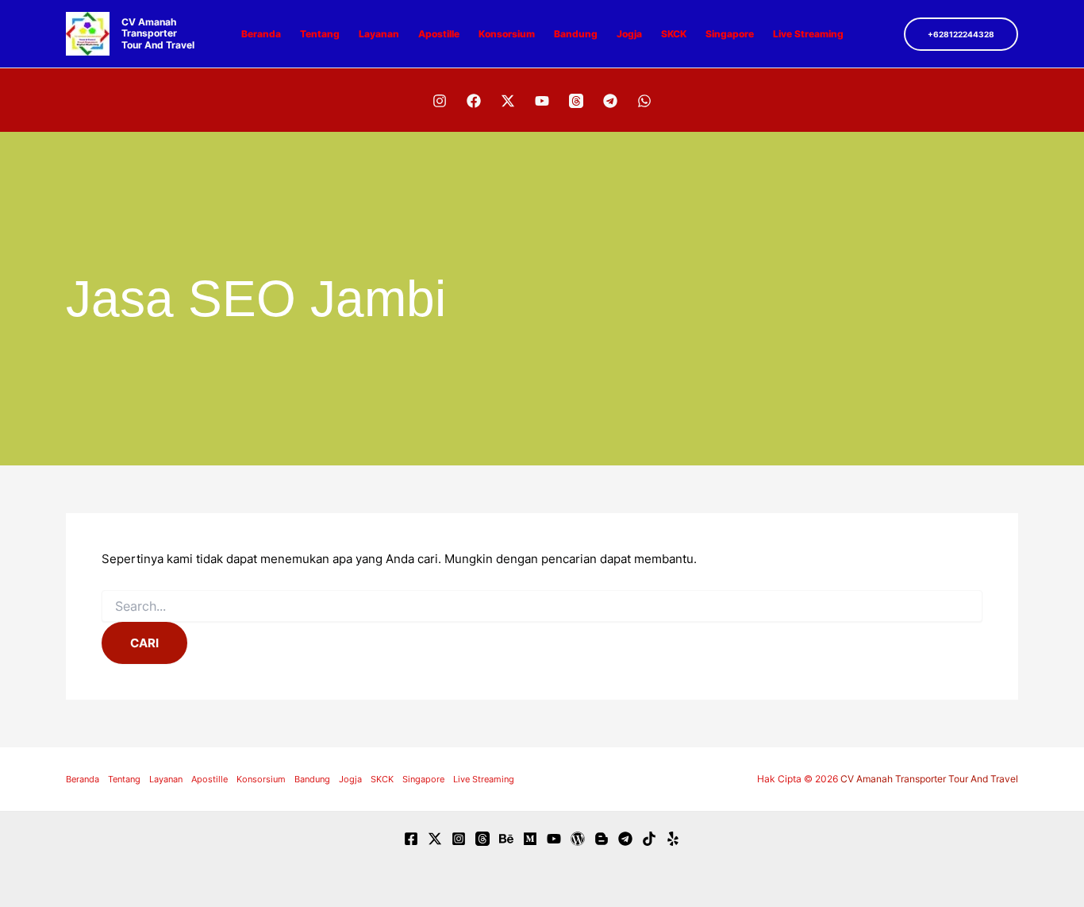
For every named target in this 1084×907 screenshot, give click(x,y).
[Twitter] (435, 839)
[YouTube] (542, 101)
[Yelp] (673, 839)
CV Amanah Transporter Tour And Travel (157, 33)
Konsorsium (507, 34)
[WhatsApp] (644, 101)
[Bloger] (601, 839)
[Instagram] (439, 101)
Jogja (629, 34)
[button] (961, 34)
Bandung (576, 34)
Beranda (261, 34)
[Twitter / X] (508, 101)
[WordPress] (578, 839)
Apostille (438, 34)
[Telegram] (610, 101)
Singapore (729, 34)
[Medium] (530, 839)
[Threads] (576, 101)
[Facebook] (474, 101)
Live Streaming (808, 34)
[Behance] (506, 839)
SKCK (673, 34)
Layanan (379, 34)
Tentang (320, 34)
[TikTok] (649, 839)
